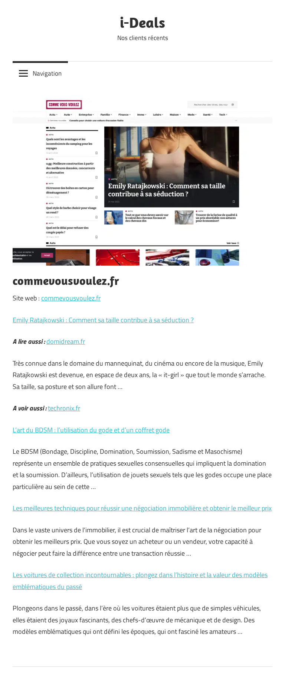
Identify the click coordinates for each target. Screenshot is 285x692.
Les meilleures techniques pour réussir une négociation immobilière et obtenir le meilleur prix (142, 508)
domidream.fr (65, 341)
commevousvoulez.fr (71, 298)
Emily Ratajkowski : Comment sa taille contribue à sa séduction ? (103, 320)
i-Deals (142, 22)
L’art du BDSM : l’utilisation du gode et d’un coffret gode (91, 430)
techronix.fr (64, 408)
